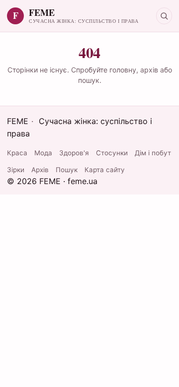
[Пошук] (164, 15)
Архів (40, 170)
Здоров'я (74, 153)
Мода (43, 153)
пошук (88, 80)
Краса (17, 153)
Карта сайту (105, 170)
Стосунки (112, 153)
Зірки (15, 170)
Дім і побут (153, 153)
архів (149, 69)
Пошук (67, 170)
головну (122, 69)
